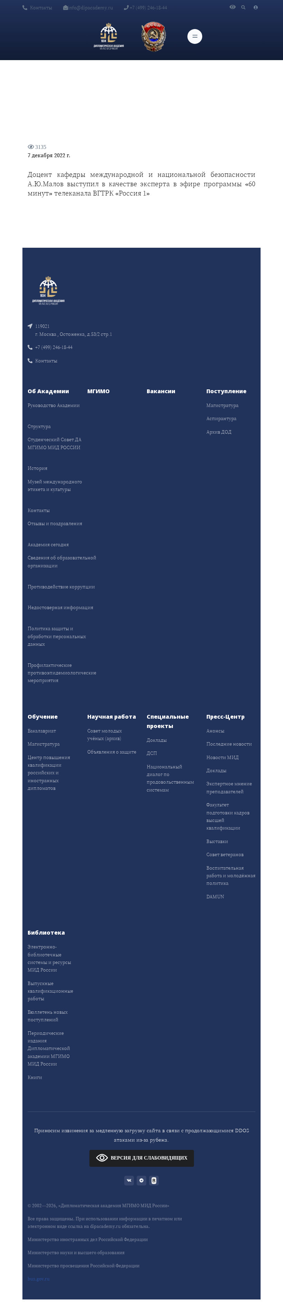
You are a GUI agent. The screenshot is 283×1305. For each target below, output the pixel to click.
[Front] (48, 290)
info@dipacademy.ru (90, 7)
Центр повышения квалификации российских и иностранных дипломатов (49, 773)
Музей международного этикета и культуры (55, 485)
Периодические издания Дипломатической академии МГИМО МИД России (49, 1049)
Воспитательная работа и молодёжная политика (230, 875)
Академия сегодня (48, 544)
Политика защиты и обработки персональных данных (57, 636)
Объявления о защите (111, 751)
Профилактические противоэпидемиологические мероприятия (62, 673)
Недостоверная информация (60, 607)
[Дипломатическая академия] (108, 36)
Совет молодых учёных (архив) (104, 734)
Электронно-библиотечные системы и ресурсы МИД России (49, 958)
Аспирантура (221, 418)
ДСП (152, 753)
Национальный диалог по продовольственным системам (170, 778)
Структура (39, 426)
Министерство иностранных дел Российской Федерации (88, 1239)
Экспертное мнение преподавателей (229, 787)
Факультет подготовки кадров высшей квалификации (228, 816)
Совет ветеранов (225, 854)
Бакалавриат (42, 730)
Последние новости (229, 743)
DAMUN (215, 896)
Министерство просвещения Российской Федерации (83, 1266)
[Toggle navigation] (194, 36)
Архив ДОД (219, 431)
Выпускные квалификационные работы (50, 991)
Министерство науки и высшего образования (76, 1253)
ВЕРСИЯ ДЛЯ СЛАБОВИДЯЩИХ (149, 1158)
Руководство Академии (54, 405)
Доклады (157, 740)
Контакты (41, 7)
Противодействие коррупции (61, 586)
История (37, 468)
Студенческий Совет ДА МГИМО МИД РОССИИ (54, 443)
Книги (35, 1077)
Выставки (217, 841)
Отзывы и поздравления (55, 523)
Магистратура (222, 405)
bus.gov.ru (39, 1279)
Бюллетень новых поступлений (48, 1016)
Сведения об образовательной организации (62, 561)
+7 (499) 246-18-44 (148, 7)
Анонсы (215, 730)
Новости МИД (222, 757)
